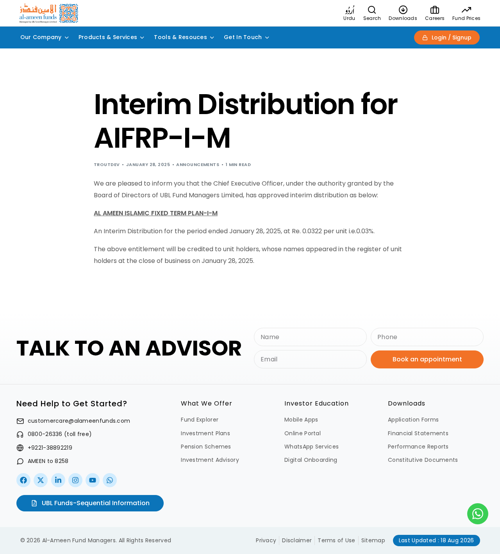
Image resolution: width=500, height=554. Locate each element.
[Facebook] (23, 480)
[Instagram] (75, 480)
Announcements (197, 164)
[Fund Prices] (466, 9)
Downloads (403, 18)
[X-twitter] (41, 480)
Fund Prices (466, 18)
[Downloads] (403, 9)
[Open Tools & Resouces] (212, 37)
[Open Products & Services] (142, 37)
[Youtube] (93, 480)
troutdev (107, 164)
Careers (435, 18)
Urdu (349, 18)
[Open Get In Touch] (267, 37)
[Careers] (434, 9)
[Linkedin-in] (58, 480)
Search (372, 18)
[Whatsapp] (110, 480)
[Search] (372, 9)
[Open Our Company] (67, 37)
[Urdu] (349, 9)
